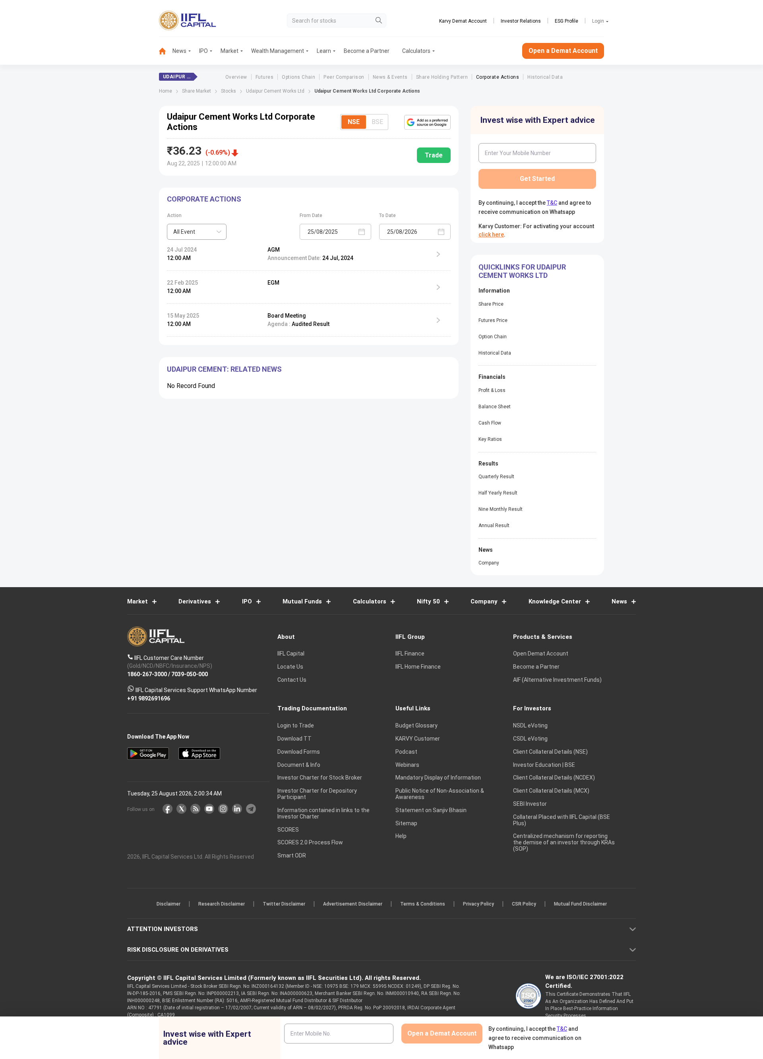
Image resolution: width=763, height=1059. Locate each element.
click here (491, 234)
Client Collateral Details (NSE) (550, 752)
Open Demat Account (540, 653)
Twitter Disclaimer (284, 904)
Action (174, 215)
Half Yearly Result (497, 493)
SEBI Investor (530, 804)
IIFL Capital (290, 653)
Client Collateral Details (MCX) (551, 790)
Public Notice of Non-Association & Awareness (439, 793)
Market (229, 51)
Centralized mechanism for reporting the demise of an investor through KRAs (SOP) (564, 842)
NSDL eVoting (530, 725)
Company (488, 563)
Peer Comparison (343, 77)
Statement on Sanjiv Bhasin (431, 810)
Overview (236, 77)
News (179, 51)
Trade (434, 155)
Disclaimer (168, 904)
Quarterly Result (496, 476)
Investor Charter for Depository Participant (317, 793)
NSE (354, 122)
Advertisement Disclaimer (352, 904)
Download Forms (298, 752)
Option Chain (492, 336)
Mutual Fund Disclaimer (580, 904)
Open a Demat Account (563, 50)
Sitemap (406, 823)
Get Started (537, 178)
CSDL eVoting (530, 738)
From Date (311, 215)
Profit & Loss (491, 390)
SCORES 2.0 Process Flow (310, 842)
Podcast (406, 752)
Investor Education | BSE (544, 765)
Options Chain (298, 77)
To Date (387, 215)
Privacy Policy (478, 904)
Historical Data (545, 77)
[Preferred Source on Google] (427, 122)
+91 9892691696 (148, 698)
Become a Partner (366, 51)
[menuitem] (165, 51)
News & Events (390, 77)
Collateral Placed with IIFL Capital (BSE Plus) (561, 820)
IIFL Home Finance (418, 666)
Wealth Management (277, 51)
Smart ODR (291, 855)
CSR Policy (524, 904)
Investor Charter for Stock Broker (319, 777)
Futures (264, 77)
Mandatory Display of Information (438, 777)
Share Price (491, 304)
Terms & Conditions (422, 904)
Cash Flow (489, 423)
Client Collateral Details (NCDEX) (554, 777)
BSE (377, 122)
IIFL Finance (409, 653)
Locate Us (290, 666)
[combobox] (197, 232)
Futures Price (492, 320)
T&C (552, 203)
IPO (203, 51)
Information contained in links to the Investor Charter (323, 813)
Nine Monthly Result (500, 509)
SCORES (288, 829)
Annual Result (493, 525)
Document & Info (298, 765)
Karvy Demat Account (463, 21)
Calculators (416, 51)
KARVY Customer (417, 738)
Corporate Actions (497, 77)
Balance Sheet (494, 406)
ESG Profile (566, 21)
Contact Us (291, 680)
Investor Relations (521, 21)
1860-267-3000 (147, 674)
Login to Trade (295, 725)
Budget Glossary (416, 725)
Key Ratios (490, 439)
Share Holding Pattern (442, 77)
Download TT (294, 738)
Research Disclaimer (221, 904)
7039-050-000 (189, 674)
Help (401, 836)
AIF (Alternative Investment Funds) (557, 680)
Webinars (407, 765)
